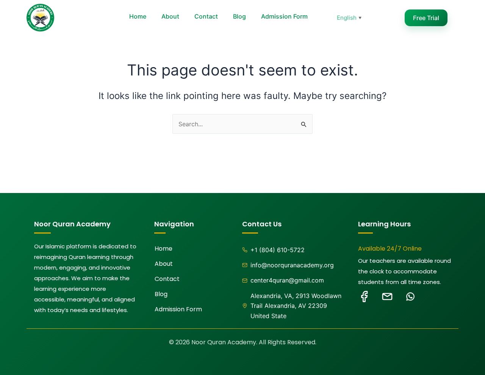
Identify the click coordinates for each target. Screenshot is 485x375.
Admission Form (284, 16)
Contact (206, 16)
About (170, 16)
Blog (239, 16)
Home (137, 16)
